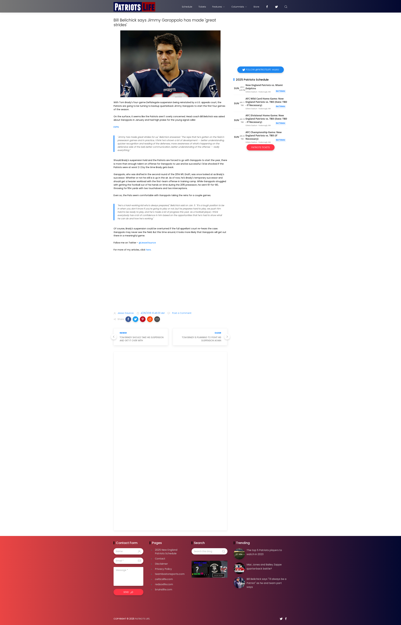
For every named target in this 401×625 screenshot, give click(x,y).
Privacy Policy (163, 569)
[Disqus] (170, 399)
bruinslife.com (163, 589)
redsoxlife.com (164, 584)
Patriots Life (142, 618)
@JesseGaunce (147, 242)
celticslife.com (164, 579)
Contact (160, 558)
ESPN (116, 127)
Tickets (202, 6)
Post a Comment (181, 313)
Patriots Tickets (260, 147)
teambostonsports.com (170, 574)
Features (217, 6)
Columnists (237, 6)
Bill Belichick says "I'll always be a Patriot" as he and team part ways (266, 583)
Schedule (187, 6)
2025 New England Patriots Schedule (166, 551)
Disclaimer (161, 564)
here (148, 249)
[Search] (285, 6)
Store (256, 6)
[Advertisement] (170, 284)
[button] (128, 319)
